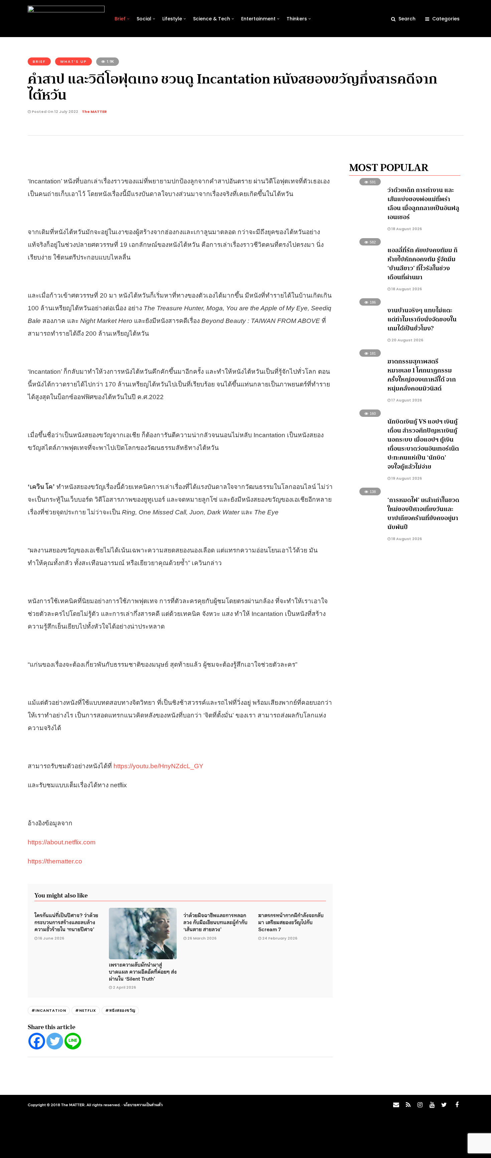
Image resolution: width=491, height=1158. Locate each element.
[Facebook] (36, 1041)
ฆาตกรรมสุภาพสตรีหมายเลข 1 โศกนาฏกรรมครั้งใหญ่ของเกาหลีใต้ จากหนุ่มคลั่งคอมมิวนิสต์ (421, 375)
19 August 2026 (406, 478)
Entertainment (258, 18)
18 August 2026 (406, 228)
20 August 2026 (406, 340)
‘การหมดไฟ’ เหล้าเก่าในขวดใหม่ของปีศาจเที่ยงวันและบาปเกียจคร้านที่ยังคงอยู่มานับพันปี (423, 513)
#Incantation (48, 1010)
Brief (120, 18)
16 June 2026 (51, 938)
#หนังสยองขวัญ (120, 1010)
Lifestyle (172, 18)
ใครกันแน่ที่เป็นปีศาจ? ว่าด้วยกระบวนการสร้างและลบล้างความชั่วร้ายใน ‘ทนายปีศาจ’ (66, 922)
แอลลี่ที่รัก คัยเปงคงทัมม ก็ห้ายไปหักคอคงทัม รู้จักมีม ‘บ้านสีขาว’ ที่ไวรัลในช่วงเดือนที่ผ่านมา (422, 264)
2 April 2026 (124, 987)
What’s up (73, 61)
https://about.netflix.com (62, 842)
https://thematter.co (55, 861)
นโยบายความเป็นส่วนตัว (143, 1104)
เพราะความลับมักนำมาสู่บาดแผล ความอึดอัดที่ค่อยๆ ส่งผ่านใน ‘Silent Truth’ (143, 971)
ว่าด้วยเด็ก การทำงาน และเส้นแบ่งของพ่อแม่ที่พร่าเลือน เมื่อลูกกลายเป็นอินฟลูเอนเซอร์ (423, 203)
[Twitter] (54, 1041)
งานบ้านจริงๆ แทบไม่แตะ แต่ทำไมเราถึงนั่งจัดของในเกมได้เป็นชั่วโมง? (422, 319)
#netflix (85, 1010)
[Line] (72, 1041)
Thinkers (297, 18)
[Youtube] (432, 1105)
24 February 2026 (279, 938)
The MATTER (94, 111)
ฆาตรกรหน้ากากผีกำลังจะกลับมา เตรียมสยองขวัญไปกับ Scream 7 (291, 922)
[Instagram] (420, 1105)
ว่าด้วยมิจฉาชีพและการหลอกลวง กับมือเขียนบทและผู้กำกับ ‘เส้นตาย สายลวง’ (215, 922)
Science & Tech (211, 18)
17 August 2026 (406, 400)
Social (144, 18)
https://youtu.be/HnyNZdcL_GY (158, 766)
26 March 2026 (201, 938)
